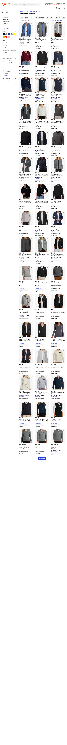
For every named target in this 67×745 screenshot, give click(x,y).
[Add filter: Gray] (6, 34)
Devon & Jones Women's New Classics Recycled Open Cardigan (41, 149)
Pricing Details (21, 43)
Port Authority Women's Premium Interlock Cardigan (41, 40)
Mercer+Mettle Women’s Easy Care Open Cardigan (41, 311)
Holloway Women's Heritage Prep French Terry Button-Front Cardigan (42, 122)
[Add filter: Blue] (9, 34)
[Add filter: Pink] (9, 37)
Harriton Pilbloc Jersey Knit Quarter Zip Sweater (41, 393)
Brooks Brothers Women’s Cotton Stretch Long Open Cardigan (25, 41)
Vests (4, 25)
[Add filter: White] (12, 37)
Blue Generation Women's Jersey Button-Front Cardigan (26, 255)
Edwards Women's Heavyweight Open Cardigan (41, 228)
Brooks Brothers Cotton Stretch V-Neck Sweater (42, 283)
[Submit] (12, 4)
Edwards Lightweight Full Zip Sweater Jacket (41, 68)
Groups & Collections (23, 11)
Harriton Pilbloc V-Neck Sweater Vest (56, 95)
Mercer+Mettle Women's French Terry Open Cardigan (42, 255)
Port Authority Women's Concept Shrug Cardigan (24, 366)
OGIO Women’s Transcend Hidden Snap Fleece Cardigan (25, 122)
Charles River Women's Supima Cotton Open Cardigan (26, 175)
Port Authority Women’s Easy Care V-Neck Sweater (25, 446)
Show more (5, 28)
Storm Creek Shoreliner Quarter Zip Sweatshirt (56, 202)
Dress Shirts (5, 23)
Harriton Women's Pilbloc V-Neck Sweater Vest (41, 95)
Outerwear (5, 19)
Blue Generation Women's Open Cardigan (57, 228)
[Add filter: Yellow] (14, 34)
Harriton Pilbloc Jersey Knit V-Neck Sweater (57, 393)
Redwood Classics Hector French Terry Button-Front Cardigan (25, 202)
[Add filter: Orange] (4, 37)
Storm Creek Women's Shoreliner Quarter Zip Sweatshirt (24, 229)
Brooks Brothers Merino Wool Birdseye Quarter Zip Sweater (58, 283)
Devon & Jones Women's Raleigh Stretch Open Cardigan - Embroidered (42, 367)
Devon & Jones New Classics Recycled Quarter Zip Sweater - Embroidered (26, 149)
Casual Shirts (6, 21)
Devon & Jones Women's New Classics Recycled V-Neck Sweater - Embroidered (57, 122)
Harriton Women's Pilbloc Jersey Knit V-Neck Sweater (25, 420)
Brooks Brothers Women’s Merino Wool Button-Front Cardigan (25, 95)
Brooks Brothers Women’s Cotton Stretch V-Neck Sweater (25, 284)
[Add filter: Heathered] (12, 34)
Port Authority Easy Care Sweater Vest (56, 420)
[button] (60, 4)
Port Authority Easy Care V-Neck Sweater (41, 446)
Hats (4, 26)
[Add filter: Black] (4, 34)
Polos (4, 15)
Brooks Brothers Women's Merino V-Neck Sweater (24, 68)
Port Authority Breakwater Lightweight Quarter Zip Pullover (57, 367)
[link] (6, 4)
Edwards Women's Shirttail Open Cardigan (57, 40)
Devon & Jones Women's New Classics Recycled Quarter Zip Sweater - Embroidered (42, 175)
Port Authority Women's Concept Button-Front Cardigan (40, 340)
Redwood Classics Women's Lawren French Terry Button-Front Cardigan (41, 202)
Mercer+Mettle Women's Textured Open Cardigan (56, 175)
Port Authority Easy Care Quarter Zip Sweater (56, 446)
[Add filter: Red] (6, 37)
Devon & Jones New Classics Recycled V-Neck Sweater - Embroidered (57, 149)
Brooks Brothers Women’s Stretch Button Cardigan (57, 68)
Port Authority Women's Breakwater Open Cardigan (25, 393)
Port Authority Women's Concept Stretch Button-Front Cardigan (58, 340)
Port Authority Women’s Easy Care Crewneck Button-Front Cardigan (41, 420)
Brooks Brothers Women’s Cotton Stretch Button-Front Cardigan (57, 255)
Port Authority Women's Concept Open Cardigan (24, 340)
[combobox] (26, 4)
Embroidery (32, 11)
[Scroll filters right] (63, 17)
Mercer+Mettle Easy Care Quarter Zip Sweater (24, 311)
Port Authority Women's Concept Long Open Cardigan (58, 311)
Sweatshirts (5, 17)
